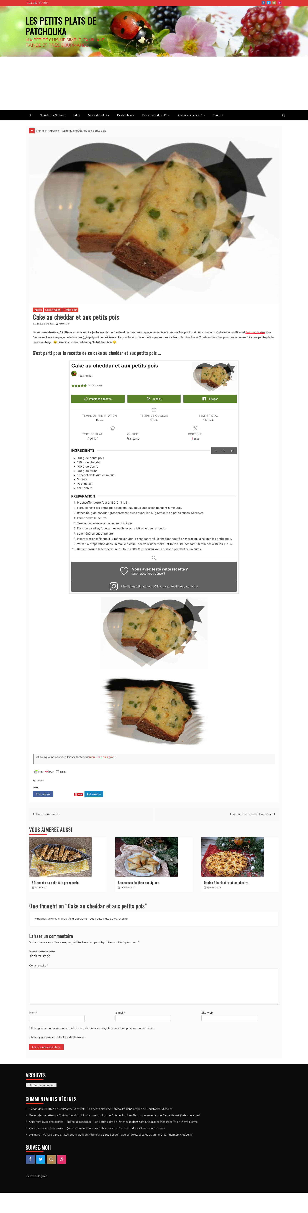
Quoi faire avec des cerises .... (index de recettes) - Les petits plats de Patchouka (80, 1121)
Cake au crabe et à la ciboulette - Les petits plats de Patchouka (87, 918)
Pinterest (274, 2)
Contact (218, 115)
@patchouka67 (148, 586)
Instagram (279, 2)
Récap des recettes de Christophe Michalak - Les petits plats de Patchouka (77, 1109)
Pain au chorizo (255, 332)
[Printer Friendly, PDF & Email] (50, 773)
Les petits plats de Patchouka (61, 26)
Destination (124, 115)
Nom (33, 1012)
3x (232, 450)
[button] (73, 386)
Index (76, 115)
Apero (38, 309)
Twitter (268, 2)
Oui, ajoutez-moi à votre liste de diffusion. (58, 1037)
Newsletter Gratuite (52, 115)
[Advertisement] (154, 83)
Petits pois (70, 309)
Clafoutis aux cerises (152, 1128)
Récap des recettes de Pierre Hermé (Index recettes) (166, 1115)
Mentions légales (36, 1176)
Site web (207, 1012)
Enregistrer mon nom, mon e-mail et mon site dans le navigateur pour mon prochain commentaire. (93, 1028)
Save (80, 794)
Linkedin (95, 794)
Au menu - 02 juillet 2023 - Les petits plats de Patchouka (65, 1134)
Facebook (263, 2)
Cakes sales (52, 309)
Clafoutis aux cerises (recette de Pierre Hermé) (169, 1121)
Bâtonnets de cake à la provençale (55, 882)
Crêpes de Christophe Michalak (153, 1109)
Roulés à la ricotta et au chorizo (226, 882)
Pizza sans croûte (47, 814)
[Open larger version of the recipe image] (214, 377)
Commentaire (38, 965)
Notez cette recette (42, 951)
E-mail (120, 1012)
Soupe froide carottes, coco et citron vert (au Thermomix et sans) (151, 1134)
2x (223, 450)
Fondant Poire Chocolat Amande (251, 814)
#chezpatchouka (186, 586)
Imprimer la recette (100, 398)
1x (216, 450)
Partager (212, 398)
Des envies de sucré (189, 115)
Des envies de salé (154, 115)
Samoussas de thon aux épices (138, 882)
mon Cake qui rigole (101, 757)
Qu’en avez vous (143, 573)
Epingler (156, 398)
